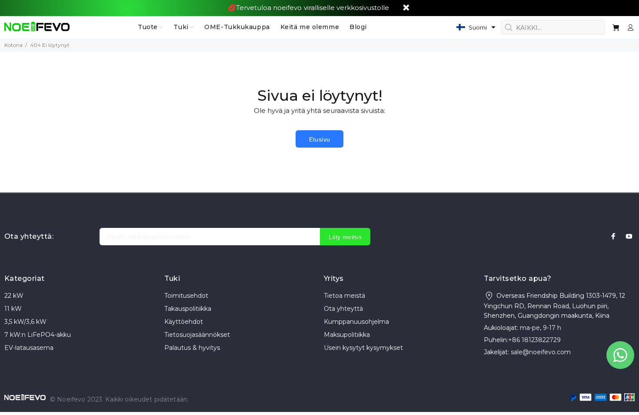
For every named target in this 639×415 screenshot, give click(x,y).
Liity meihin (345, 237)
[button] (476, 27)
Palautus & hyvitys (192, 348)
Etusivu (319, 139)
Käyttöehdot (183, 322)
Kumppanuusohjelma (356, 322)
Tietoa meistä (344, 296)
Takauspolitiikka (187, 309)
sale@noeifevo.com (541, 352)
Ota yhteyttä (343, 309)
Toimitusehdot (186, 296)
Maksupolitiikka (347, 335)
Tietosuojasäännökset (197, 335)
